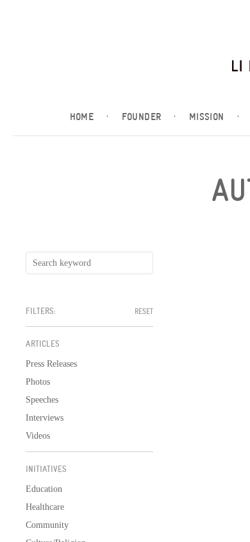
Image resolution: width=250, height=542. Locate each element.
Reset (144, 311)
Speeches (42, 400)
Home (89, 117)
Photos (38, 382)
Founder (149, 117)
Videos (38, 436)
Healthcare (45, 507)
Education (44, 489)
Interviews (44, 418)
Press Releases (51, 364)
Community (47, 525)
